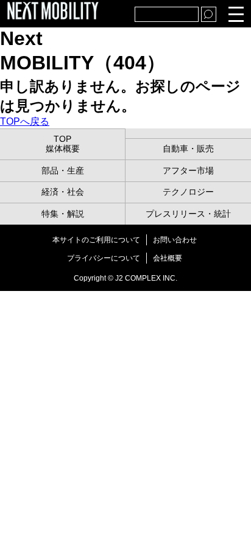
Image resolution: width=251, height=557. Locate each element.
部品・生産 (62, 170)
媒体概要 (63, 148)
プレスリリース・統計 (188, 214)
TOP (62, 139)
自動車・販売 (188, 148)
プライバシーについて (103, 258)
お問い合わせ (175, 240)
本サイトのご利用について (96, 240)
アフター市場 (188, 170)
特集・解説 (62, 214)
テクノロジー (188, 192)
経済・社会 (62, 192)
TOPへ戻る (24, 121)
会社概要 (167, 258)
